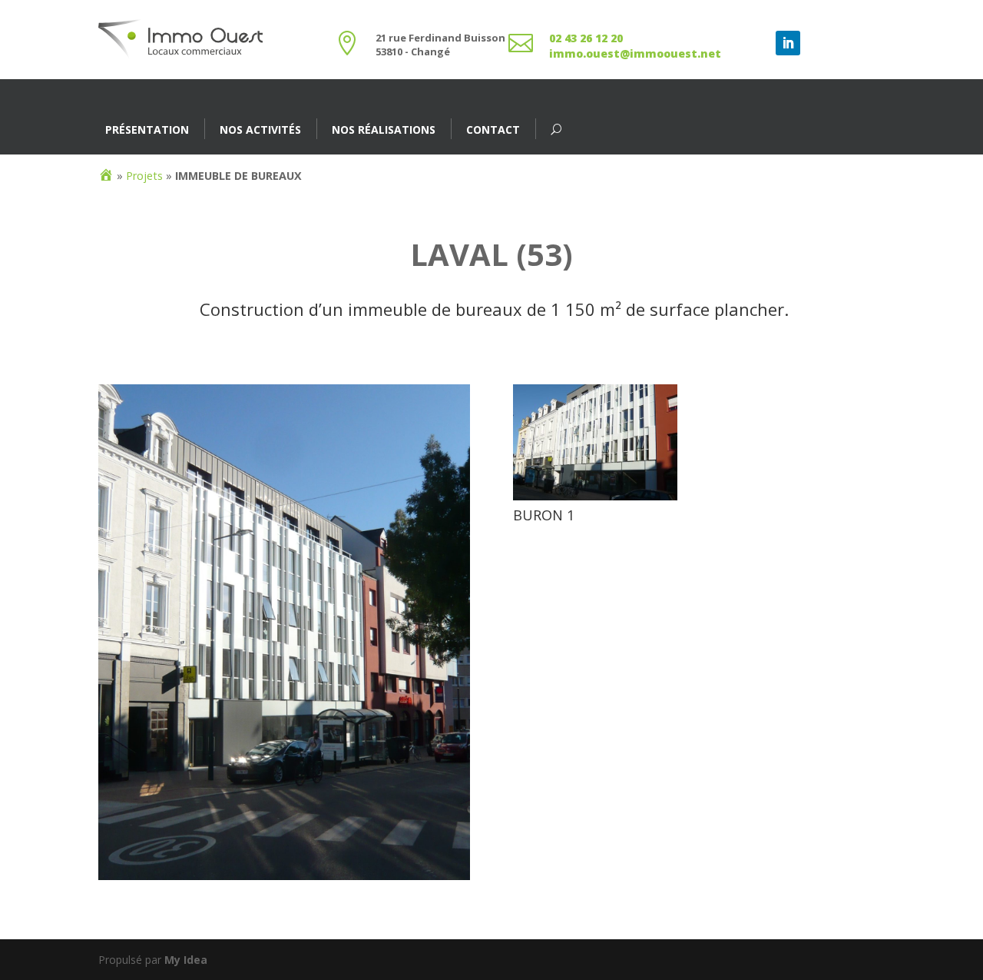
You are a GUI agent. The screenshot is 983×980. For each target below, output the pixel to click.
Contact (493, 129)
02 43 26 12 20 (586, 38)
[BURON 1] (595, 500)
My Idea (185, 959)
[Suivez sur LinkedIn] (788, 43)
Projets (144, 175)
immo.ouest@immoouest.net (635, 53)
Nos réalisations (383, 129)
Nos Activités (260, 129)
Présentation (147, 129)
